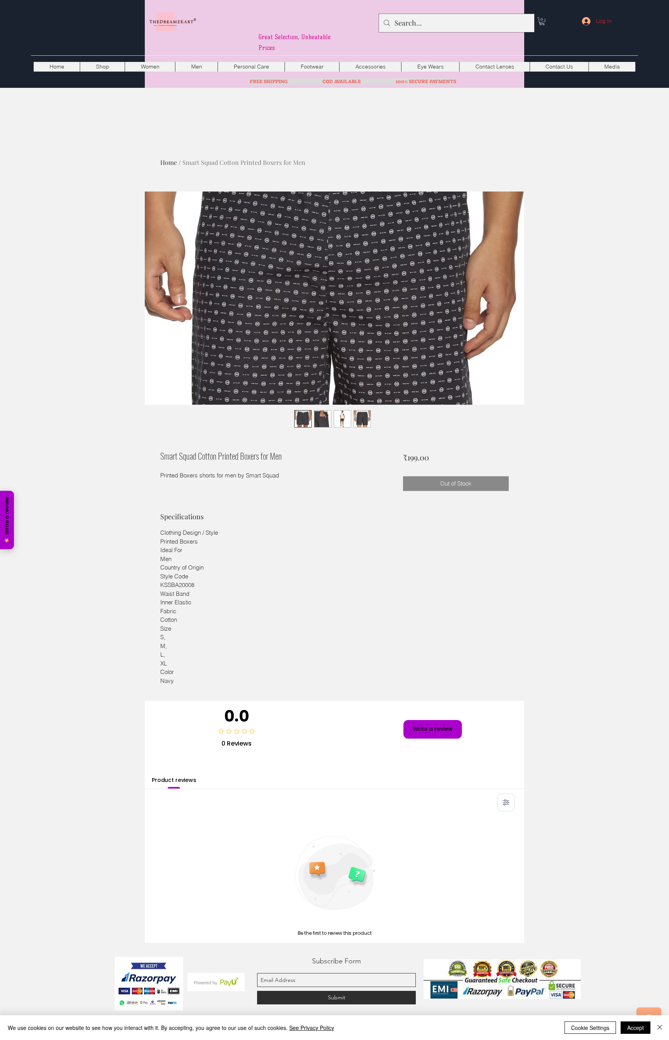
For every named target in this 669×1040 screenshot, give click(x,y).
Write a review (433, 729)
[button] (542, 21)
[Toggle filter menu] (506, 802)
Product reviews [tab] (174, 780)
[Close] (659, 1027)
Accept (635, 1027)
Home (168, 162)
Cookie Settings (590, 1027)
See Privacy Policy (311, 1027)
